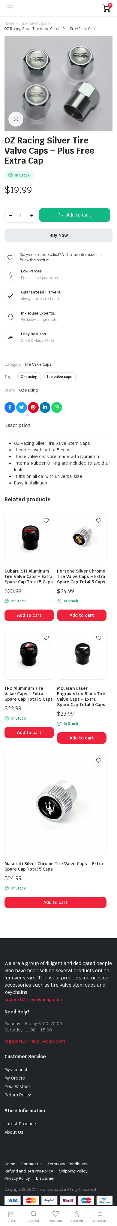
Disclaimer (45, 1178)
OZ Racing (28, 390)
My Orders (14, 1078)
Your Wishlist (17, 1086)
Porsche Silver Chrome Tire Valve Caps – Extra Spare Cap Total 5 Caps (81, 576)
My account (16, 1069)
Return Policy (17, 1095)
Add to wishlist (9, 257)
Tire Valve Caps (33, 23)
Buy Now (59, 235)
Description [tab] (17, 425)
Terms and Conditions (67, 1163)
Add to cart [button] (29, 615)
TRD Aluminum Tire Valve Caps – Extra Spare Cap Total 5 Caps (28, 694)
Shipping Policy (73, 1171)
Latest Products (21, 1123)
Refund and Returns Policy (28, 1171)
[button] (15, 119)
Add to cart (78, 215)
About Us (13, 1132)
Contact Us (31, 1163)
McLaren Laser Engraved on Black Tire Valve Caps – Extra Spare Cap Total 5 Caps (81, 696)
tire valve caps (60, 376)
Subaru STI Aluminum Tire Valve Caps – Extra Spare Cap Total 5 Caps (28, 576)
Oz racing (29, 376)
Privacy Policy (17, 1178)
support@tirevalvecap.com (33, 999)
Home (9, 23)
